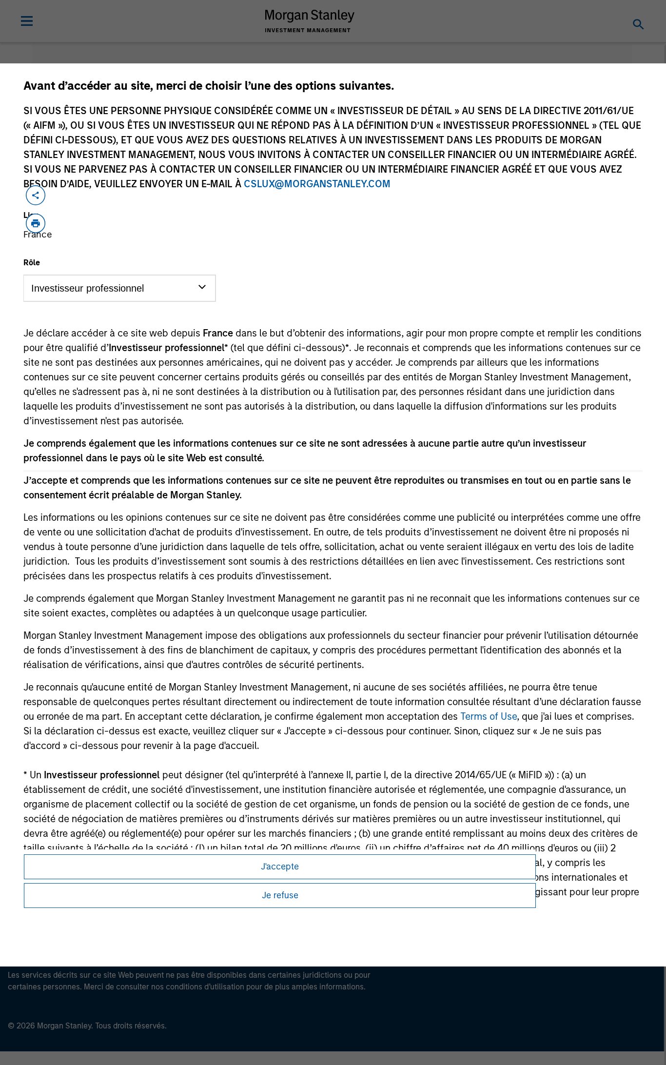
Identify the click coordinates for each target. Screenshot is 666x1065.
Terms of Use (488, 716)
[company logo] (310, 21)
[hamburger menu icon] (27, 21)
